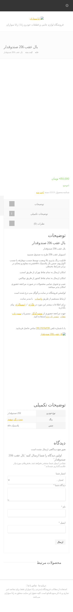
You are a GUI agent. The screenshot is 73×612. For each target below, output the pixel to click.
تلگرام (31, 304)
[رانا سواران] (37, 18)
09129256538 (43, 328)
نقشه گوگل (37, 313)
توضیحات (39, 204)
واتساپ (38, 298)
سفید (10, 419)
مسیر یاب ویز (52, 316)
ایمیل (62, 523)
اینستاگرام (20, 304)
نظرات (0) (39, 223)
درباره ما (42, 585)
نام (63, 507)
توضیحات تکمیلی (39, 213)
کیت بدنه (28, 52)
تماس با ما (32, 585)
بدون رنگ (18, 419)
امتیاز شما (61, 473)
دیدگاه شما (60, 485)
